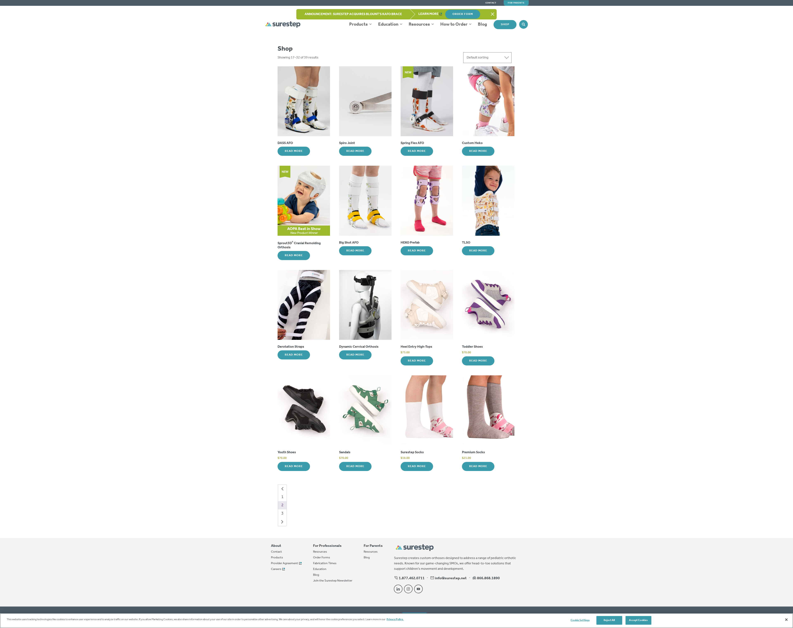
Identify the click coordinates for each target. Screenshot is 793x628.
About (276, 546)
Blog (482, 24)
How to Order (454, 24)
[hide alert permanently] (492, 14)
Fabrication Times (324, 563)
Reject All (609, 620)
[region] (396, 620)
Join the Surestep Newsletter (332, 581)
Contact (490, 3)
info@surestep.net (451, 578)
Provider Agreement (284, 563)
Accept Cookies (638, 620)
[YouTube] (418, 589)
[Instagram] (408, 589)
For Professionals (327, 546)
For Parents (516, 3)
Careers (276, 569)
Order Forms (321, 557)
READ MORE (294, 151)
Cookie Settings (580, 620)
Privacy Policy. (395, 619)
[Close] (786, 619)
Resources (420, 24)
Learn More (428, 14)
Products (359, 24)
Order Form (462, 14)
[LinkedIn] (398, 589)
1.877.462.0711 (411, 578)
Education (388, 24)
